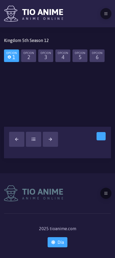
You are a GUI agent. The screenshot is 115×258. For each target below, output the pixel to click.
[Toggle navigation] (106, 13)
